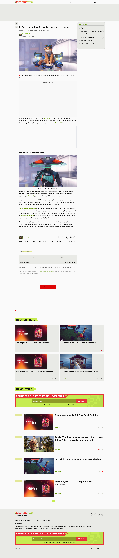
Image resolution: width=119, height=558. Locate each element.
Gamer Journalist (80, 526)
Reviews (75, 2)
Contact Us (28, 520)
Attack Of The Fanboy (43, 526)
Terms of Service (62, 404)
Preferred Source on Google (47, 271)
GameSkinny (89, 526)
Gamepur (33, 526)
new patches (48, 118)
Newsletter (61, 2)
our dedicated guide (27, 215)
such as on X (30, 196)
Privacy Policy (71, 404)
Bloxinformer (53, 528)
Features (83, 2)
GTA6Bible (60, 528)
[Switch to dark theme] (100, 2)
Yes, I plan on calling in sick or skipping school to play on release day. (91, 36)
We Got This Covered (69, 526)
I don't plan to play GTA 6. (87, 43)
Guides (26, 24)
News (69, 2)
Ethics (22, 520)
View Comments (48, 287)
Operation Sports (19, 528)
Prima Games (53, 526)
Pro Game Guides (19, 526)
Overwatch (58, 123)
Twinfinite (27, 526)
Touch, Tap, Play (37, 528)
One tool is (27, 208)
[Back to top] (15, 310)
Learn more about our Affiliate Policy (40, 269)
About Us (17, 520)
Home (20, 24)
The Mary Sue (28, 528)
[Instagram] (58, 237)
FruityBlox (45, 528)
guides (24, 251)
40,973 (61, 501)
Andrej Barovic (26, 33)
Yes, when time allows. (86, 40)
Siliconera (60, 526)
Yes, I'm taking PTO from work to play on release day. (91, 32)
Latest (90, 2)
